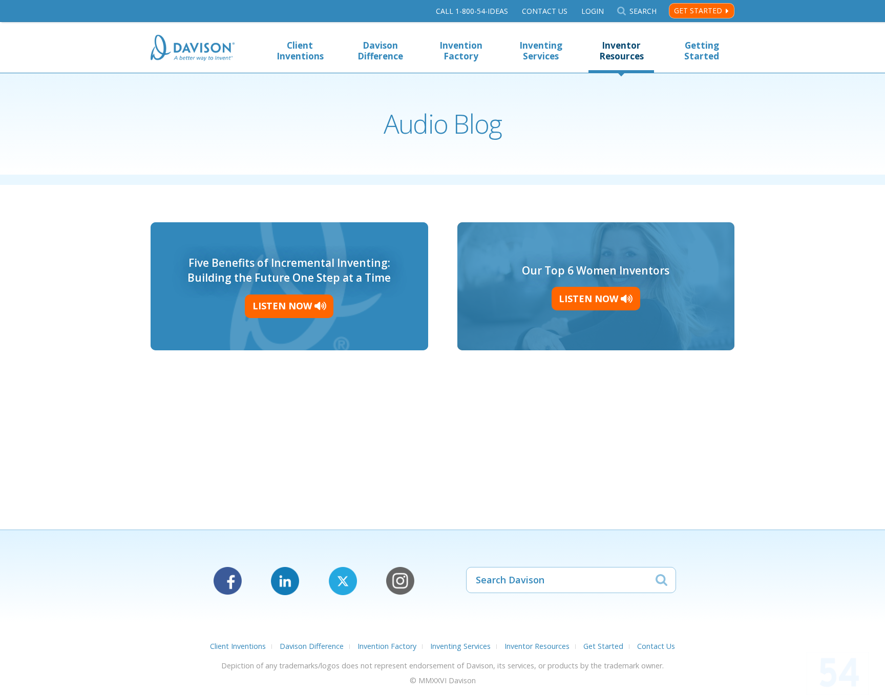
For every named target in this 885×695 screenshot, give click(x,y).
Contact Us (544, 11)
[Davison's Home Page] (193, 49)
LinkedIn (285, 581)
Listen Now (283, 306)
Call (472, 11)
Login (592, 11)
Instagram (400, 581)
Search (642, 11)
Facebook (228, 581)
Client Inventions (300, 50)
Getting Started (701, 50)
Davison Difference (380, 50)
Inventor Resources (621, 50)
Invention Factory (460, 50)
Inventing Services (540, 50)
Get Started (698, 10)
